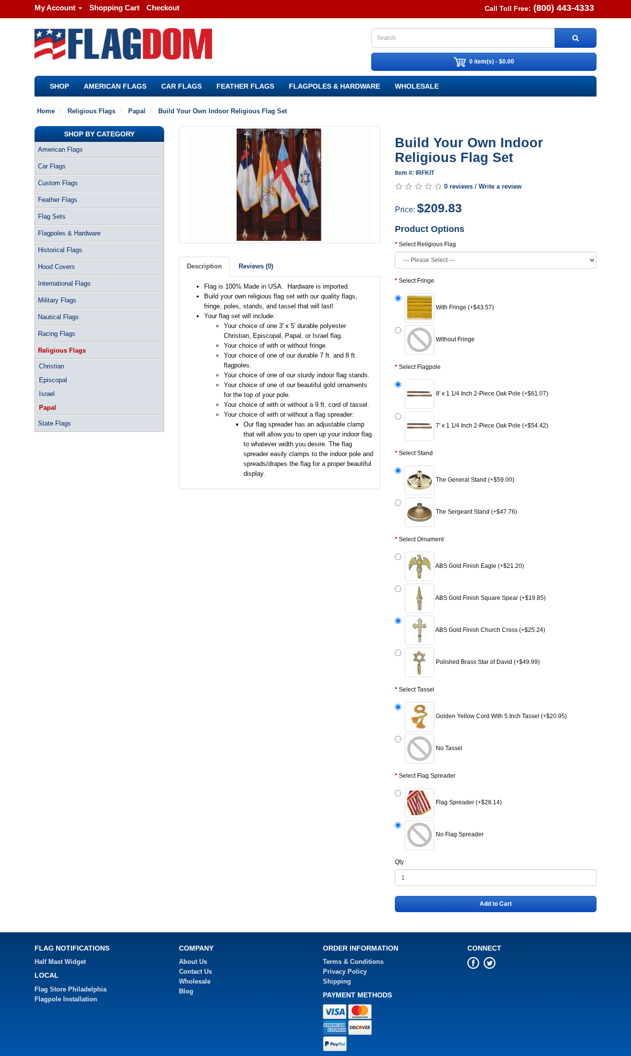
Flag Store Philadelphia (70, 989)
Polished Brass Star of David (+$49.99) (487, 662)
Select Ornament (421, 539)
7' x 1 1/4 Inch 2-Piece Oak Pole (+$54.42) (491, 425)
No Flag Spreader (459, 834)
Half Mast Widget (60, 961)
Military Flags (57, 300)
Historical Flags (60, 250)
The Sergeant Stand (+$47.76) (475, 511)
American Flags (115, 86)
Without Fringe (454, 339)
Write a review (500, 186)
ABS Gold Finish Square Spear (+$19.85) (490, 597)
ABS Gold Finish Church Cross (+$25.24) (489, 630)
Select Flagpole (420, 366)
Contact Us (195, 971)
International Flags (64, 283)
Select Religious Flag (427, 244)
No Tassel (448, 748)
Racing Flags (56, 333)
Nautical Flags (58, 317)
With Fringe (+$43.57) (464, 307)
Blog (186, 991)
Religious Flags (62, 350)
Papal (47, 407)
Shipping (337, 981)
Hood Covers (56, 266)
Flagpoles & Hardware (334, 86)
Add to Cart (496, 903)
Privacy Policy (345, 971)
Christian (51, 366)
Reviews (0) (256, 266)
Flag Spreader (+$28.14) (468, 802)
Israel (47, 393)
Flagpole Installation (66, 999)
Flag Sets (52, 216)
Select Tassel (416, 689)
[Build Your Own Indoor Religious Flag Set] (280, 184)
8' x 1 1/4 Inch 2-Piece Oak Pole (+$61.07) (491, 393)
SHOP (59, 86)
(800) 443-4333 (563, 8)
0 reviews (458, 186)
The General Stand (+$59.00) (474, 479)
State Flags (54, 423)
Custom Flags (58, 183)
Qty (399, 861)
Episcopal (53, 380)
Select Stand (416, 453)
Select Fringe (416, 280)
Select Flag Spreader (427, 775)
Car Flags (181, 86)
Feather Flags (245, 86)
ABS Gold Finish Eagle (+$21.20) (479, 565)
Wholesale (417, 86)
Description (204, 266)
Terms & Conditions (353, 961)
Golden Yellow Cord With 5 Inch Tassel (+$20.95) (500, 716)
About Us (193, 961)
